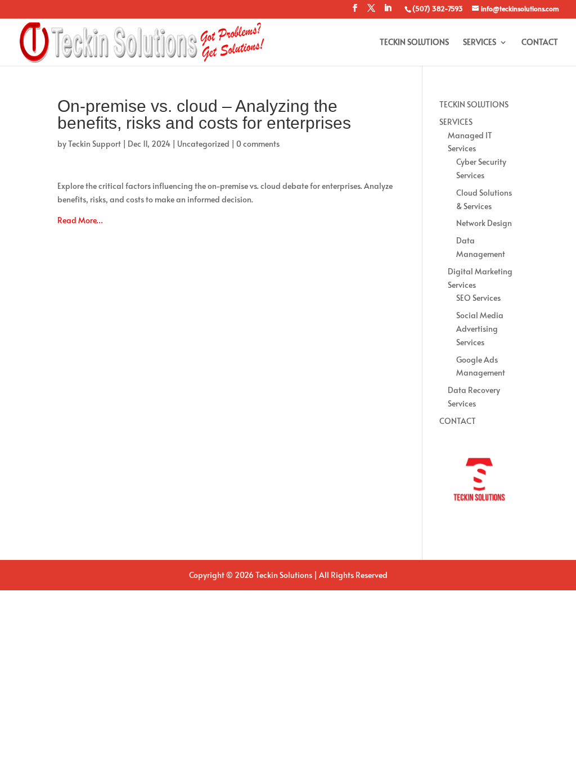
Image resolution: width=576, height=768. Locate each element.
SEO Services (478, 297)
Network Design (484, 223)
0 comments (258, 143)
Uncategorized (203, 143)
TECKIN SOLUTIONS (414, 42)
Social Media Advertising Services (479, 328)
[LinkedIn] (388, 11)
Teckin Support (94, 143)
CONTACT (539, 42)
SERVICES (479, 42)
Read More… (80, 220)
